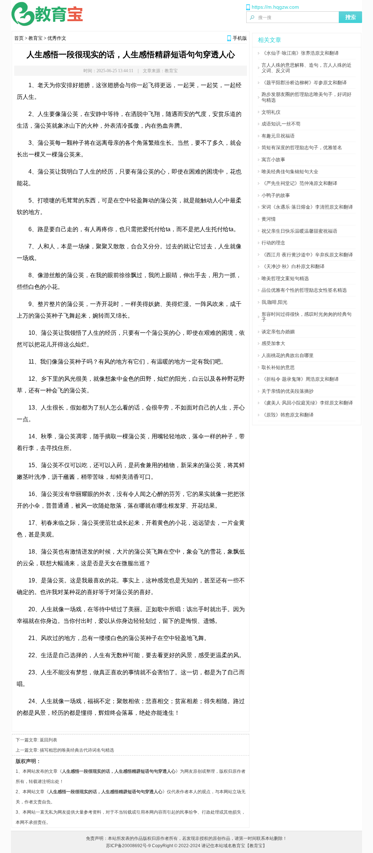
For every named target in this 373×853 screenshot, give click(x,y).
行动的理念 (273, 242)
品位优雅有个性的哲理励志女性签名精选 (304, 290)
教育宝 (35, 38)
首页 (19, 38)
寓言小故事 (273, 159)
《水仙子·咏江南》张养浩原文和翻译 (300, 53)
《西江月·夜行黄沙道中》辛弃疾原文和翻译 (307, 254)
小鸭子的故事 (276, 195)
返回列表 (48, 740)
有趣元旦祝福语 (278, 136)
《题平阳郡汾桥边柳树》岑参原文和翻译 (304, 82)
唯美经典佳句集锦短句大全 (290, 171)
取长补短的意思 (278, 367)
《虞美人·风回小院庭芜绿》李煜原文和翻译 (307, 403)
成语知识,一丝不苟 (281, 124)
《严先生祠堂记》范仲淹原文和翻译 (299, 183)
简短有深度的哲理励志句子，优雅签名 (302, 147)
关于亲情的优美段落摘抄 (288, 391)
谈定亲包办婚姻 (278, 331)
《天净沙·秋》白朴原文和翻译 (293, 266)
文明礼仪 (271, 112)
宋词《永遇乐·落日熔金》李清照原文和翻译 (307, 207)
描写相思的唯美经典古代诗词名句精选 (77, 750)
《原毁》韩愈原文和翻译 (288, 415)
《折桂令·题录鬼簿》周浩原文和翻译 (300, 379)
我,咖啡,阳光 (274, 302)
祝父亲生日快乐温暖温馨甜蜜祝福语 (299, 231)
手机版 (240, 38)
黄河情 (269, 219)
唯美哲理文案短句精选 (285, 278)
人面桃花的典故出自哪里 (288, 355)
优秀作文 (56, 38)
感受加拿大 (273, 343)
